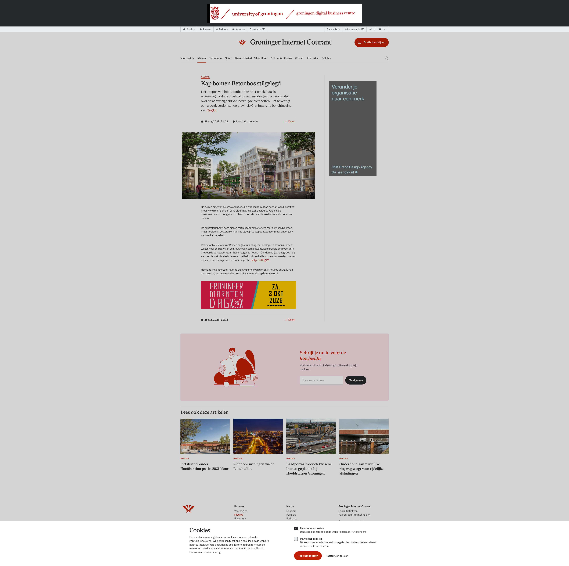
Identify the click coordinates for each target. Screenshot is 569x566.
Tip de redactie (333, 29)
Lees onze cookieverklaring (205, 552)
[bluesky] (380, 29)
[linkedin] (384, 29)
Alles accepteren (308, 555)
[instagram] (370, 29)
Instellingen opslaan (337, 555)
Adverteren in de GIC (354, 29)
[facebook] (375, 29)
